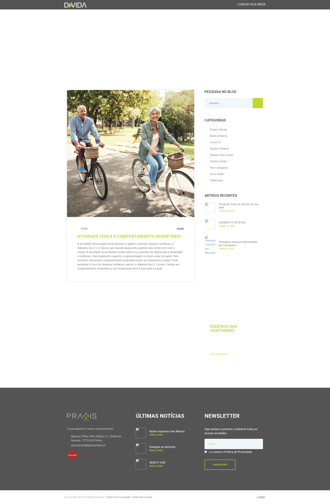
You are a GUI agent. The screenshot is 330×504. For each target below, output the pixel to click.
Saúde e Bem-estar (221, 155)
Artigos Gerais (218, 129)
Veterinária (216, 180)
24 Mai (84, 228)
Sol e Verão (217, 174)
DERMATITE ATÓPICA (232, 222)
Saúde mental (218, 161)
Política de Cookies (142, 497)
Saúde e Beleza (219, 148)
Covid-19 (215, 142)
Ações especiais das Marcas (167, 431)
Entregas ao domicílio (162, 447)
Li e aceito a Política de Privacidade (230, 452)
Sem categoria (219, 167)
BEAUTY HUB (157, 462)
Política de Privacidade (118, 497)
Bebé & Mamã (218, 136)
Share (180, 229)
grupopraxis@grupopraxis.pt (88, 445)
